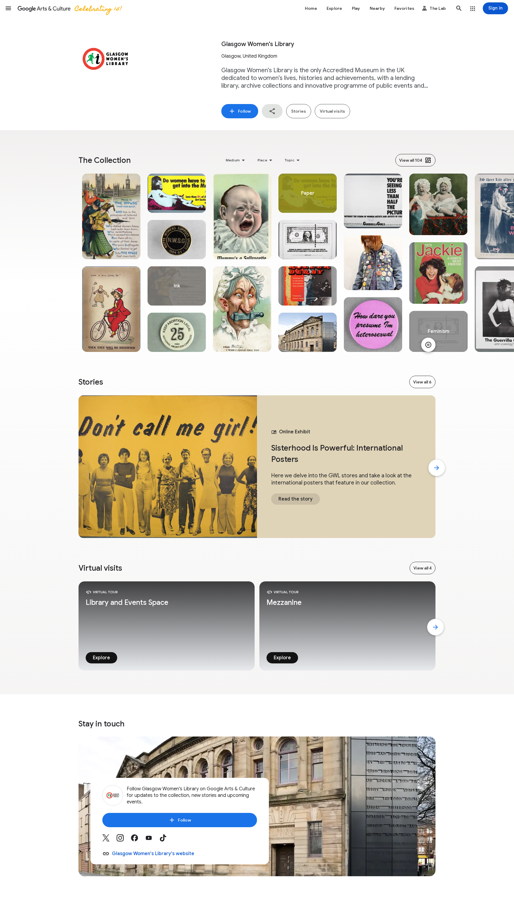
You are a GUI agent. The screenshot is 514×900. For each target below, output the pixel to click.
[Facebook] (138, 840)
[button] (8, 8)
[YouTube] (152, 840)
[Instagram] (124, 840)
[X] (109, 840)
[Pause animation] (428, 345)
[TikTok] (166, 840)
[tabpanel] (111, 263)
